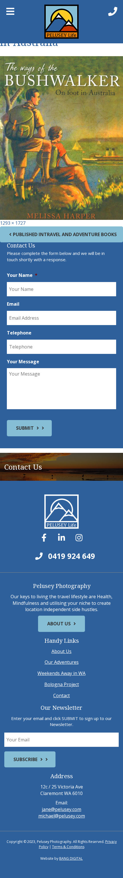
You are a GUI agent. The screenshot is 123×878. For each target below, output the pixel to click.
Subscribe (25, 759)
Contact (61, 695)
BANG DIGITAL (71, 858)
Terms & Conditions (68, 846)
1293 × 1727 (12, 223)
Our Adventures (62, 662)
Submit (25, 428)
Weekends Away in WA (61, 673)
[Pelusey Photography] (61, 22)
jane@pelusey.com (61, 809)
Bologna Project (61, 684)
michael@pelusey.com (61, 816)
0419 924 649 (70, 556)
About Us (59, 624)
